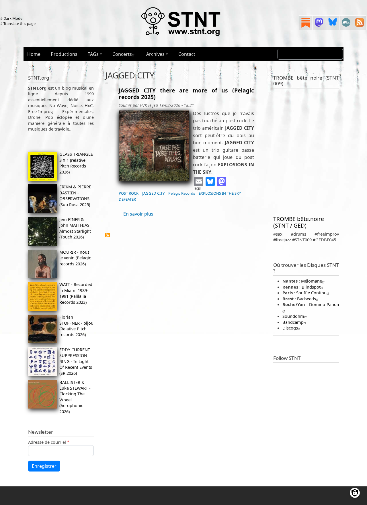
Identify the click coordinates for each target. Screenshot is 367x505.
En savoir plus (138, 214)
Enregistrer (44, 466)
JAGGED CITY (153, 193)
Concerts (122, 54)
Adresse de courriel (47, 442)
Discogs (290, 328)
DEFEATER (127, 199)
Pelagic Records (181, 193)
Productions (64, 54)
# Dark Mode (11, 18)
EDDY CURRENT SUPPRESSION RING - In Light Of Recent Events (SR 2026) (75, 361)
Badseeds (306, 298)
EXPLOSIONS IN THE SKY (220, 193)
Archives (155, 54)
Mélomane (311, 281)
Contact (186, 54)
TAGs (93, 54)
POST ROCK (128, 193)
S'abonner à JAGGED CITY (107, 235)
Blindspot (311, 287)
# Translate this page (18, 23)
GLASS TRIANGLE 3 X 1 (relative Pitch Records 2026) (76, 162)
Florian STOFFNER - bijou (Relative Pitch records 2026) (76, 325)
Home (33, 54)
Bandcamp (293, 322)
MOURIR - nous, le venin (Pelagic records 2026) (75, 258)
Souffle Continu (311, 292)
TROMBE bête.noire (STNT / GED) (298, 222)
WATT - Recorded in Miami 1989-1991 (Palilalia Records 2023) (75, 293)
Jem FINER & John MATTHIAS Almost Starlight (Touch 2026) (75, 228)
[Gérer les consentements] (355, 493)
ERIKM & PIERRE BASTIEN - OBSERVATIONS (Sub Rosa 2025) (75, 195)
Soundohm (293, 316)
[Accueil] (181, 21)
